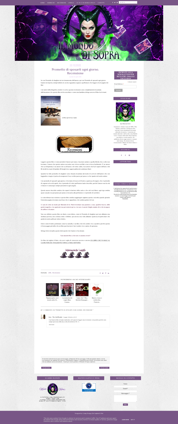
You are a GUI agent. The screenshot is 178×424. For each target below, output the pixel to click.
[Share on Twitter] (103, 273)
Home (43, 3)
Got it (133, 419)
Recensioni (61, 3)
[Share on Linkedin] (108, 273)
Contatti (101, 3)
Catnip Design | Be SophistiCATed (93, 413)
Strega (71, 3)
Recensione (77, 65)
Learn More (125, 419)
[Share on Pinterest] (106, 273)
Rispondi (51, 324)
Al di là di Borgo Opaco (86, 3)
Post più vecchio (104, 367)
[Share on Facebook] (100, 273)
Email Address (119, 84)
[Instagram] (117, 2)
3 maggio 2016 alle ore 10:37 (70, 317)
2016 (71, 65)
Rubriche (51, 3)
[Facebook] (112, 2)
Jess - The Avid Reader (55, 317)
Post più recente (46, 367)
